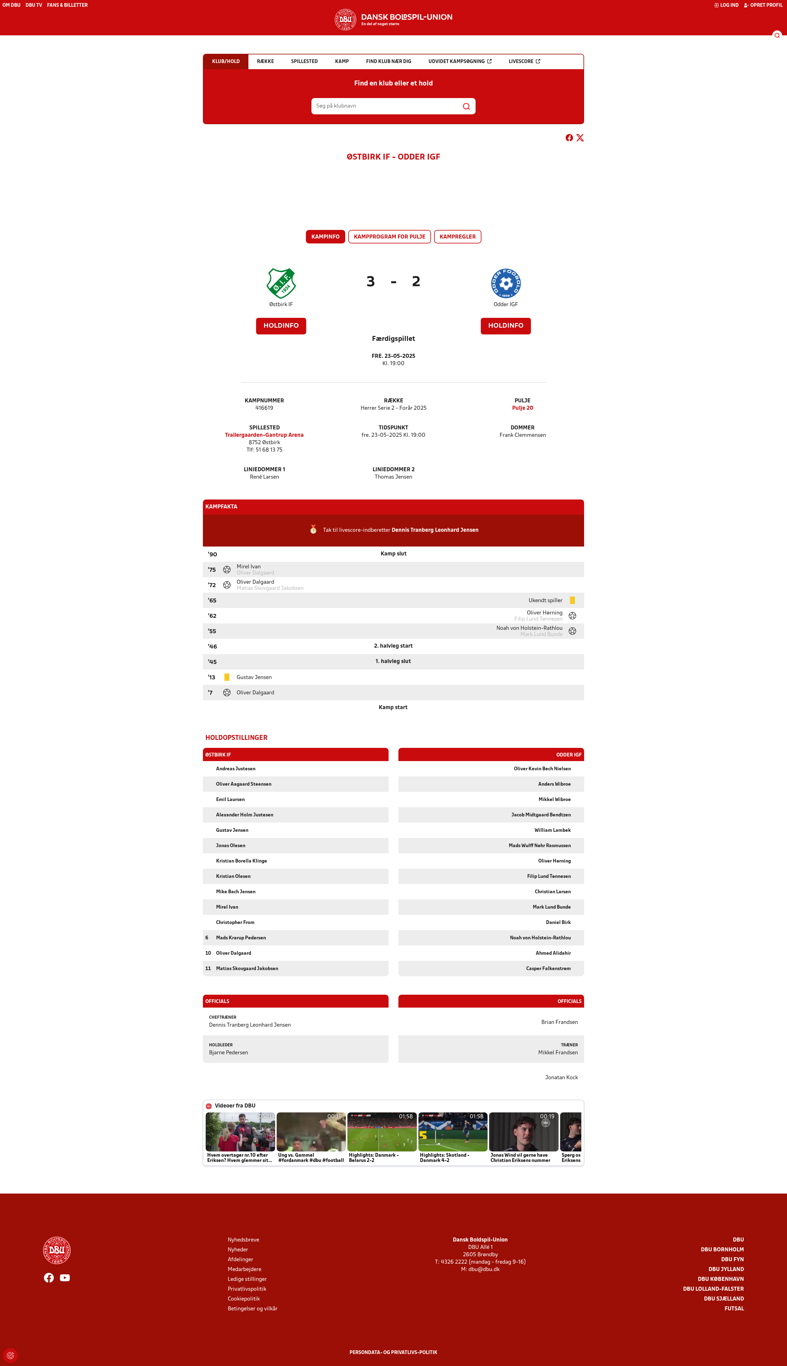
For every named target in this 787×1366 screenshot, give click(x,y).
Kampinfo (325, 237)
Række (393, 401)
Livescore (521, 62)
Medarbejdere (244, 1269)
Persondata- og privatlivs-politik (393, 1353)
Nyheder (238, 1250)
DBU (738, 1240)
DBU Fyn (732, 1259)
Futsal (734, 1309)
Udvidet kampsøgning (457, 62)
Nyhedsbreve (243, 1240)
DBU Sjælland (724, 1299)
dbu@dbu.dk (484, 1269)
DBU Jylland (726, 1269)
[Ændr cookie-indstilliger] (10, 1355)
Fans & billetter (67, 5)
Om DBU (11, 5)
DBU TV (34, 5)
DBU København (721, 1279)
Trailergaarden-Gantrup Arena (264, 435)
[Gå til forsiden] (393, 19)
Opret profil (766, 5)
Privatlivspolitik (247, 1289)
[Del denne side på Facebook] (569, 139)
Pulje (523, 401)
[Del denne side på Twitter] (580, 139)
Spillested (264, 428)
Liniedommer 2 (394, 469)
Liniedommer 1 (264, 469)
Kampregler (458, 237)
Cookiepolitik (244, 1299)
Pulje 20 (522, 408)
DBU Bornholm (722, 1250)
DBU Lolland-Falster (713, 1289)
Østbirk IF (281, 304)
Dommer (523, 428)
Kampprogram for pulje (389, 237)
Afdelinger (240, 1259)
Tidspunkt (393, 428)
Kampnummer (264, 401)
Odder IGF (506, 304)
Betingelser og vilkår (253, 1309)
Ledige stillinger (247, 1279)
